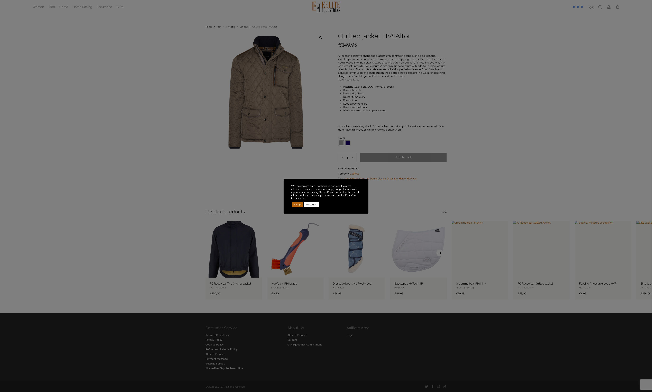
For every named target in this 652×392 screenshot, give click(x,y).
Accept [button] (297, 204)
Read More (311, 204)
